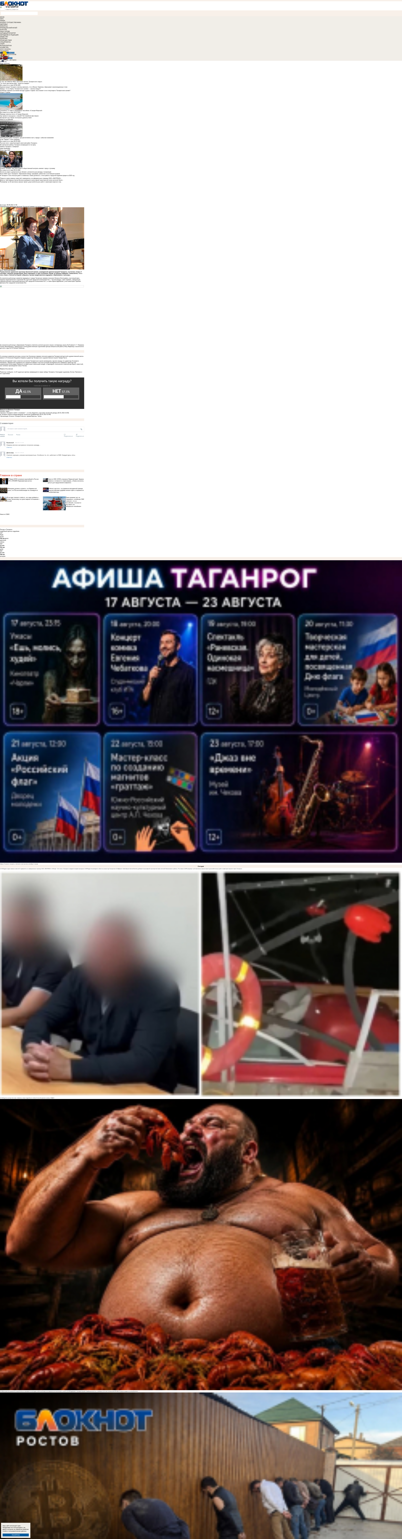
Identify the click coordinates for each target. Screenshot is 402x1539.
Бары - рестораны (10, 60)
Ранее (18, 435)
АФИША (2, 20)
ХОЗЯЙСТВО (4, 47)
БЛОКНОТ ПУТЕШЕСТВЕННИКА (10, 22)
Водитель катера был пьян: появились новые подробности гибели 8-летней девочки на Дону (26, 1097)
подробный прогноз (6, 531)
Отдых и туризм (5, 92)
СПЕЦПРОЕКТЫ (5, 42)
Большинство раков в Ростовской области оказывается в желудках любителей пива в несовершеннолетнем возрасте (33, 1391)
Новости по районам (6, 119)
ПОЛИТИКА (3, 38)
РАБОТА (11, 53)
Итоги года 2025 (5, 150)
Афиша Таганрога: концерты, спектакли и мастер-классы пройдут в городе (19, 863)
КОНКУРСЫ (4, 26)
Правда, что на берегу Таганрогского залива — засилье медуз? (20, 89)
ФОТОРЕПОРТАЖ (6, 45)
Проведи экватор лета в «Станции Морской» (14, 114)
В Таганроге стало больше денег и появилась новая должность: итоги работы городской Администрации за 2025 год (37, 175)
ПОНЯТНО (16, 1535)
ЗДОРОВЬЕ (4, 24)
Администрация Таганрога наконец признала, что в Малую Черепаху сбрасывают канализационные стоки (33, 87)
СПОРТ (2, 44)
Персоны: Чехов (36, 416)
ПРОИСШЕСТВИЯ (6, 40)
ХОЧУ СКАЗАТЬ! (5, 49)
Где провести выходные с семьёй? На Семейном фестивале (19, 116)
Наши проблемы (5, 148)
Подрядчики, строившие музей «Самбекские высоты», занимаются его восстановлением (92, 1391)
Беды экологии (5, 63)
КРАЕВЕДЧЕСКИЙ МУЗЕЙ (8, 28)
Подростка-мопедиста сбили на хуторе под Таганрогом (101, 868)
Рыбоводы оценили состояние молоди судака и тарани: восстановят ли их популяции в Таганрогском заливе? (35, 90)
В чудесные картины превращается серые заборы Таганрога (35, 372)
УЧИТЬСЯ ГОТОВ (10, 54)
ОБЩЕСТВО (4, 36)
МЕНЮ (2, 17)
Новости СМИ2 (4, 514)
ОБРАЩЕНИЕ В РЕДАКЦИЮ (9, 35)
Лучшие (10, 435)
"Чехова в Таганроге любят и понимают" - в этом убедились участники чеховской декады (28, 413)
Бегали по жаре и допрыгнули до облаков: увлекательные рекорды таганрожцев (25, 172)
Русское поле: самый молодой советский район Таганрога (18, 143)
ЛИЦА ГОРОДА (5, 31)
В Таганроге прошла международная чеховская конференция (19, 414)
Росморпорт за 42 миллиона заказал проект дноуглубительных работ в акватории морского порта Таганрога (214, 868)
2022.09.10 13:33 (19, 442)
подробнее (16, 531)
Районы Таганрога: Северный (9, 146)
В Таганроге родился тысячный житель (128, 1391)
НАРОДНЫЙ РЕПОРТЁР (8, 33)
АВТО (2, 19)
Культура (3, 205)
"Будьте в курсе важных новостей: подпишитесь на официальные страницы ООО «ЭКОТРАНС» (27, 868)
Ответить (9, 447)
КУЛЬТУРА (3, 29)
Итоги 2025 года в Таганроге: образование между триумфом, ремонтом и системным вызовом (30, 173)
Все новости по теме (6, 85)
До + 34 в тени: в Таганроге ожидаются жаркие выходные (69, 868)
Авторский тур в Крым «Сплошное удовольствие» (16, 117)
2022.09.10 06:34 (19, 452)
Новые (2, 435)
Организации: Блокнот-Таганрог (10, 416)
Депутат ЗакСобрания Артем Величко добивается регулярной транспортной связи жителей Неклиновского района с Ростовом (151, 868)
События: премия (25, 416)
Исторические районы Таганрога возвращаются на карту (18, 145)
